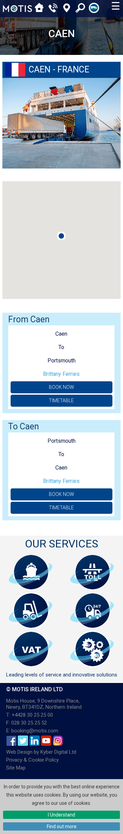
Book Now (61, 387)
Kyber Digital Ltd (58, 752)
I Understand (61, 815)
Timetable (61, 400)
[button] (61, 236)
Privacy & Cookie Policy (32, 760)
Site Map (16, 768)
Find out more (62, 826)
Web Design (19, 752)
